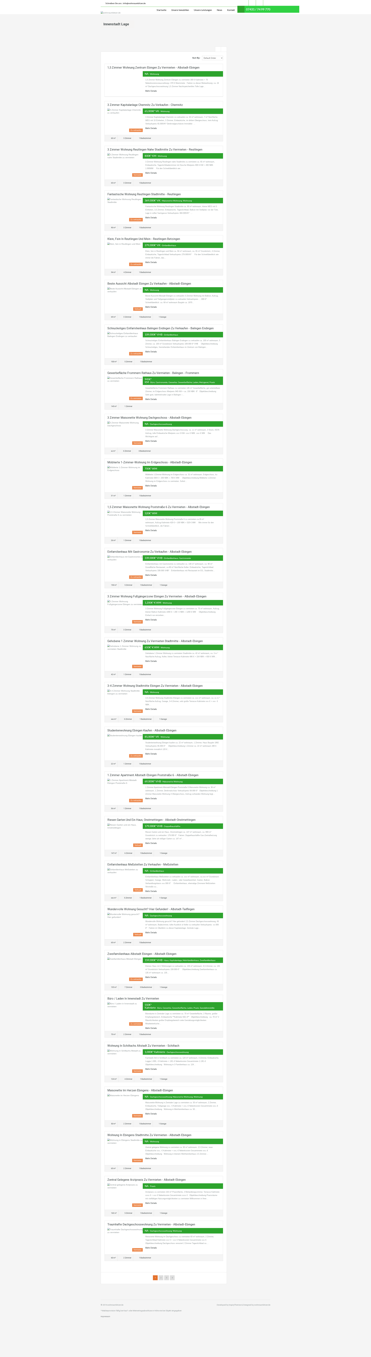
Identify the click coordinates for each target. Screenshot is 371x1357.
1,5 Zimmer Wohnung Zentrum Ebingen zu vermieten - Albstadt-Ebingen (153, 67)
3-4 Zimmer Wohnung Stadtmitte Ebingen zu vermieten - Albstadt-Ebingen (155, 685)
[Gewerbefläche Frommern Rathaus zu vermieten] (125, 388)
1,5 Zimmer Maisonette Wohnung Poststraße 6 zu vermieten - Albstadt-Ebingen (158, 507)
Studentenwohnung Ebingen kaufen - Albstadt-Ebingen (141, 730)
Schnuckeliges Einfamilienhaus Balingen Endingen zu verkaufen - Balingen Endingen (160, 328)
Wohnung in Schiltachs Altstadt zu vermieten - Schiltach (143, 1045)
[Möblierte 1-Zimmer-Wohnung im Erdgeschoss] (125, 477)
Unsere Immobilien (180, 10)
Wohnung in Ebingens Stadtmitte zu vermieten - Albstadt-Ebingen (149, 1135)
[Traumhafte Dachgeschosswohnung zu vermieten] (125, 1240)
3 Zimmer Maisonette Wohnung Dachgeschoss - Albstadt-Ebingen (149, 417)
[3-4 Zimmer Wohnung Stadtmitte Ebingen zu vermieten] (125, 701)
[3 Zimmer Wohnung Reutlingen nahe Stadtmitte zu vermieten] (125, 165)
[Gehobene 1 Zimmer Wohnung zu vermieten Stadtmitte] (125, 656)
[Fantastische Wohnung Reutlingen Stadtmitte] (125, 209)
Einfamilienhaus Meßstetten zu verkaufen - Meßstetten (142, 864)
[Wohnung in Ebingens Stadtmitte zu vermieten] (125, 1150)
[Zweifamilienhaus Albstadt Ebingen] (125, 969)
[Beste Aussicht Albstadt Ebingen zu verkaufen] (125, 299)
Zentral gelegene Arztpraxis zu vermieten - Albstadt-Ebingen (146, 1179)
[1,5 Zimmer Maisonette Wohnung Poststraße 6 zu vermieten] (125, 522)
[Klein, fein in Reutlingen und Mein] (125, 254)
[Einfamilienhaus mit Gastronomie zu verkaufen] (125, 567)
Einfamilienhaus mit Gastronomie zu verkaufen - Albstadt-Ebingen (149, 551)
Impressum (105, 1316)
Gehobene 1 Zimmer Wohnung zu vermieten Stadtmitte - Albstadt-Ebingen (155, 641)
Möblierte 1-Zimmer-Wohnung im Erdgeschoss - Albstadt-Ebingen (149, 462)
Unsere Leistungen (203, 10)
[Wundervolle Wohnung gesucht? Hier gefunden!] (125, 924)
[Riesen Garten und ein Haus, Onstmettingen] (125, 835)
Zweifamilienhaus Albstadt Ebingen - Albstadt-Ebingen (141, 954)
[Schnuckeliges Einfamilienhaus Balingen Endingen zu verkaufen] (125, 343)
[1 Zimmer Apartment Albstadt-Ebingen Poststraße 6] (125, 790)
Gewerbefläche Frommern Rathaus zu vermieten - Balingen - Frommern (153, 373)
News (219, 10)
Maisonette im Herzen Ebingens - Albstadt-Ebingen (140, 1090)
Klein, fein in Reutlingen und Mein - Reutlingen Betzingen (143, 239)
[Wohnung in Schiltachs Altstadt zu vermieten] (125, 1061)
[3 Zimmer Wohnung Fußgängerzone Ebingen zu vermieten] (125, 612)
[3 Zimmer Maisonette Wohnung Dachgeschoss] (125, 433)
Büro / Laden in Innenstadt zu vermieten (133, 998)
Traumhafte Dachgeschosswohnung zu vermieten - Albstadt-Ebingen (151, 1224)
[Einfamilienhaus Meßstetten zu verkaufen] (125, 880)
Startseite (161, 10)
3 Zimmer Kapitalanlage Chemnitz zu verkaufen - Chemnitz (145, 105)
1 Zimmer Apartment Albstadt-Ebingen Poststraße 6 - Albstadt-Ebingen (152, 775)
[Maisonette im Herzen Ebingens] (125, 1106)
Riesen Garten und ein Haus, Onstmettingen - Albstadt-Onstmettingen (151, 820)
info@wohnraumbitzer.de (134, 3)
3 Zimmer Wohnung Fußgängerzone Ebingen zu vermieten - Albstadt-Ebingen (156, 596)
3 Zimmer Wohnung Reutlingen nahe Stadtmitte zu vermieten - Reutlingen (154, 149)
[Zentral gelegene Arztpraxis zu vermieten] (125, 1195)
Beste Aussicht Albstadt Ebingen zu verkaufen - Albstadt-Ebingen (149, 283)
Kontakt (231, 10)
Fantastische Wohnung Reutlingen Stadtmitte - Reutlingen (144, 194)
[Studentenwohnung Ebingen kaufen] (125, 746)
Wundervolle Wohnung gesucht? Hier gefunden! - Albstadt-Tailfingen (150, 909)
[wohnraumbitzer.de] (111, 12)
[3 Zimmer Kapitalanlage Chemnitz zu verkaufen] (125, 120)
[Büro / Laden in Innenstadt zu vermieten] (125, 1014)
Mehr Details (151, 91)
